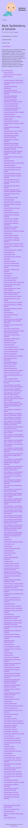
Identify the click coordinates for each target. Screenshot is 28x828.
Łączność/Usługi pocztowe (11, 351)
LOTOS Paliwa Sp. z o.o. (10, 817)
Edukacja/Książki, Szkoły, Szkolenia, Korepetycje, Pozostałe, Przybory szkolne (13, 153)
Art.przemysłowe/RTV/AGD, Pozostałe (14, 112)
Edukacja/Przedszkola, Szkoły (11, 179)
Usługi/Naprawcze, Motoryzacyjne (13, 620)
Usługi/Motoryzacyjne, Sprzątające (13, 608)
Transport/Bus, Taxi (9, 544)
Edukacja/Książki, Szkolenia (11, 133)
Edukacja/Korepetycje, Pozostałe (12, 116)
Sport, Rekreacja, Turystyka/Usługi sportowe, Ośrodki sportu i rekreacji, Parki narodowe (13, 511)
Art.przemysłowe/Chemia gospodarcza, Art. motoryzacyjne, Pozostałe (13, 92)
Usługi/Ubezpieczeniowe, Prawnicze (13, 705)
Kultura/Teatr (7, 317)
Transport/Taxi (8, 555)
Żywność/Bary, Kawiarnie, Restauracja (14, 723)
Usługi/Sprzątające (9, 697)
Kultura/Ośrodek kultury (10, 280)
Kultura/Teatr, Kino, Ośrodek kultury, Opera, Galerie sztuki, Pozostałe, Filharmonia (13, 320)
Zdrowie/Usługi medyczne (11, 708)
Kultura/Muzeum (8, 273)
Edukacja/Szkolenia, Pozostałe (12, 208)
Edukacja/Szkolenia (9, 199)
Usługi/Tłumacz (8, 701)
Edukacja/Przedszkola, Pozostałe (12, 167)
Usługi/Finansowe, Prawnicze (11, 565)
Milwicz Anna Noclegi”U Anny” (12, 809)
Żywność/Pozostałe (9, 746)
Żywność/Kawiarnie (9, 736)
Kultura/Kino (7, 259)
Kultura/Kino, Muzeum (9, 261)
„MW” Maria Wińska (9, 811)
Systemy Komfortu (22, 9)
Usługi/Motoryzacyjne (9, 603)
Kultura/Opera (7, 275)
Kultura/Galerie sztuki (9, 254)
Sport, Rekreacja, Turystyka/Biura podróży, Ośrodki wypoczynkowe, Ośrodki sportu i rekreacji (12, 423)
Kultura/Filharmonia (9, 252)
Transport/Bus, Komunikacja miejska (13, 541)
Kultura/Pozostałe (8, 312)
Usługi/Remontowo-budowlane (12, 673)
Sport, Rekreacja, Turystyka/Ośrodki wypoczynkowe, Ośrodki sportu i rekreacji (13, 455)
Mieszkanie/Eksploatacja (10, 353)
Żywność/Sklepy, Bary (9, 755)
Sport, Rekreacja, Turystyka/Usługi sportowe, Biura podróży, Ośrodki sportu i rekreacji (13, 495)
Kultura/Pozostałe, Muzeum (11, 314)
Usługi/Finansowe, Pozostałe (11, 563)
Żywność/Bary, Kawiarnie (10, 718)
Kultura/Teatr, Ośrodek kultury (12, 328)
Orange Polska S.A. (9, 72)
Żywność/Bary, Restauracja (11, 731)
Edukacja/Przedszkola (9, 165)
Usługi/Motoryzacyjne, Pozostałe (12, 606)
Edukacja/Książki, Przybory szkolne (13, 131)
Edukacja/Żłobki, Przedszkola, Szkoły (13, 243)
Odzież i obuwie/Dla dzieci (11, 378)
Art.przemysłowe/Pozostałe (11, 103)
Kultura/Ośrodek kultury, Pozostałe (13, 302)
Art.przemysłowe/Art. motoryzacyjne (13, 80)
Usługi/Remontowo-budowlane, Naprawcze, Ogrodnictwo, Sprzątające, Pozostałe (12, 681)
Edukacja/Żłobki (8, 233)
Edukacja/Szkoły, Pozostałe (11, 218)
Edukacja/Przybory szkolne (11, 197)
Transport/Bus (7, 539)
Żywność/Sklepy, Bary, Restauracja (13, 774)
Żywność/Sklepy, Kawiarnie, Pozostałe (14, 782)
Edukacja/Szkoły (8, 210)
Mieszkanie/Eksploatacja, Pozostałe (13, 356)
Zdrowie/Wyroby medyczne (11, 714)
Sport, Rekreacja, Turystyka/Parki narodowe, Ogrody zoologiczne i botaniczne (12, 481)
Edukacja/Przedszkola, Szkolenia (12, 173)
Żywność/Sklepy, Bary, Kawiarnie (12, 757)
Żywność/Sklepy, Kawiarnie (11, 780)
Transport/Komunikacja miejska (12, 548)
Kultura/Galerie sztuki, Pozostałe (12, 256)
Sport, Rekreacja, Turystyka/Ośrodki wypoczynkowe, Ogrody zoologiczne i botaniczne (14, 449)
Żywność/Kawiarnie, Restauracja (12, 740)
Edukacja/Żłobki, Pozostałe (11, 235)
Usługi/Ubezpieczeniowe (10, 703)
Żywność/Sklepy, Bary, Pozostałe (12, 771)
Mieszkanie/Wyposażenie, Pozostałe (13, 370)
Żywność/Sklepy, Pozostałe (11, 792)
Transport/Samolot (9, 550)
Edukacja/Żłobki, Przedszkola (11, 237)
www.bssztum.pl (6, 46)
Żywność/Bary (7, 716)
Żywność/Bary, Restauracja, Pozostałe (14, 733)
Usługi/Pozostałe (8, 652)
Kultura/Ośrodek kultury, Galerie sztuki (14, 282)
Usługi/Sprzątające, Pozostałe (12, 699)
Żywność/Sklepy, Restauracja (11, 794)
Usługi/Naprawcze (8, 614)
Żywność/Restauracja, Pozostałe (12, 751)
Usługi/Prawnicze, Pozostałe (11, 657)
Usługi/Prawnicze (8, 655)
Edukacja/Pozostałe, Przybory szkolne (14, 163)
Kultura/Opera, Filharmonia (11, 278)
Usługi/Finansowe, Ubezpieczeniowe (13, 583)
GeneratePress (14, 826)
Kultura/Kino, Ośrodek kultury (11, 263)
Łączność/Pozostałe (9, 344)
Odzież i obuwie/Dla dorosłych (12, 372)
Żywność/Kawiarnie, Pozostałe (12, 738)
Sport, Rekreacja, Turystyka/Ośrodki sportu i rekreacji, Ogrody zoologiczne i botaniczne (14, 436)
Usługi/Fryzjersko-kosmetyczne (12, 597)
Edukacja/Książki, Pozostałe (11, 121)
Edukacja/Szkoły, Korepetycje (11, 212)
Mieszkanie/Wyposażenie (10, 368)
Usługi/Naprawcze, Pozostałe (11, 634)
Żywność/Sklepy (8, 753)
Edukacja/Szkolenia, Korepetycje (12, 202)
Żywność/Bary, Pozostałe (10, 729)
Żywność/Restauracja (9, 748)
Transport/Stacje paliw (10, 553)
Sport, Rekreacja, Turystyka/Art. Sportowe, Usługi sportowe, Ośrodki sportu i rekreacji (13, 398)
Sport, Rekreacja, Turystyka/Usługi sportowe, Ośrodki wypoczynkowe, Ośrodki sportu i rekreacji (13, 521)
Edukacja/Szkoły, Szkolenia (11, 221)
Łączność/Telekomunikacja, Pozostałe (14, 349)
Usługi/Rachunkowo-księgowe (12, 667)
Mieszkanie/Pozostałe (9, 366)
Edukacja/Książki (8, 118)
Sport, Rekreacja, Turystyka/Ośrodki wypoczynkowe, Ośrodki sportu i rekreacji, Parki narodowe (13, 468)
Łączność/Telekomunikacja (11, 347)
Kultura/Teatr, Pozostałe (10, 342)
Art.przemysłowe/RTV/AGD (11, 106)
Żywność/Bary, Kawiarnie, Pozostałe (13, 721)
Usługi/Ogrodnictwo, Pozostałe (12, 646)
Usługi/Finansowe (8, 70)
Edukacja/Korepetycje (9, 114)
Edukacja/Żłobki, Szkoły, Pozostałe (13, 250)
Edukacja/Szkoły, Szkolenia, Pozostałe (14, 231)
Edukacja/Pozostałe (9, 160)
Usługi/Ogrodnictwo (9, 644)
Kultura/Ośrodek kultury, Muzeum (12, 296)
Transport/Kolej (8, 546)
